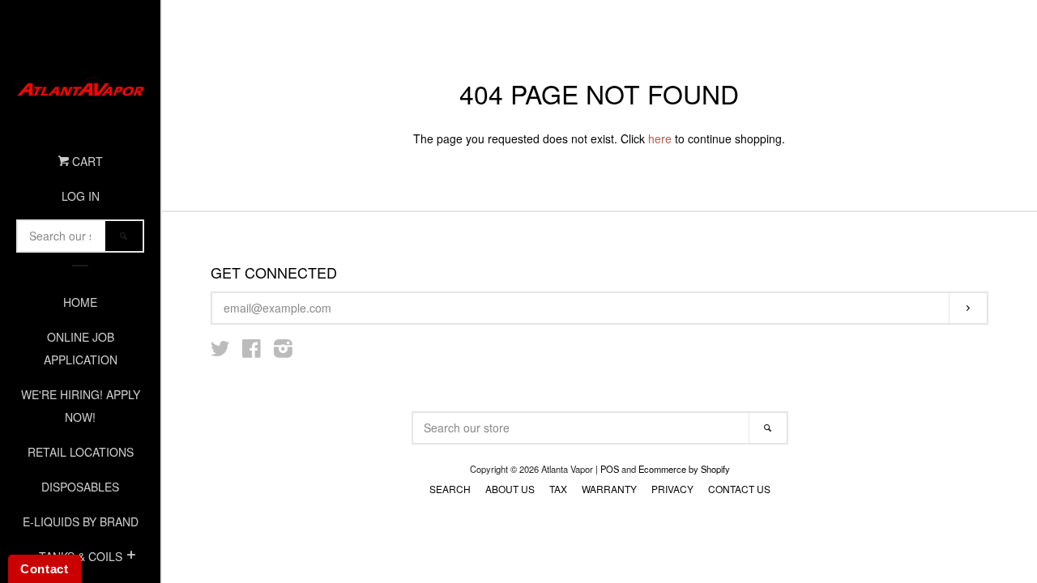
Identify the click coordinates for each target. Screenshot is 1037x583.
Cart (86, 161)
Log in (81, 196)
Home (80, 302)
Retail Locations (81, 452)
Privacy (672, 489)
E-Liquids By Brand (81, 521)
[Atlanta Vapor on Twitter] (220, 351)
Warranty (609, 489)
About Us (510, 489)
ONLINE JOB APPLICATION (80, 348)
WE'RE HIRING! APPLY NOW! (80, 405)
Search (450, 489)
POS (609, 468)
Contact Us (739, 489)
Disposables (80, 487)
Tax (558, 489)
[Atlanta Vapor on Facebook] (251, 351)
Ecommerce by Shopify (684, 468)
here (660, 138)
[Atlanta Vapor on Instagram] (283, 351)
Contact (44, 569)
